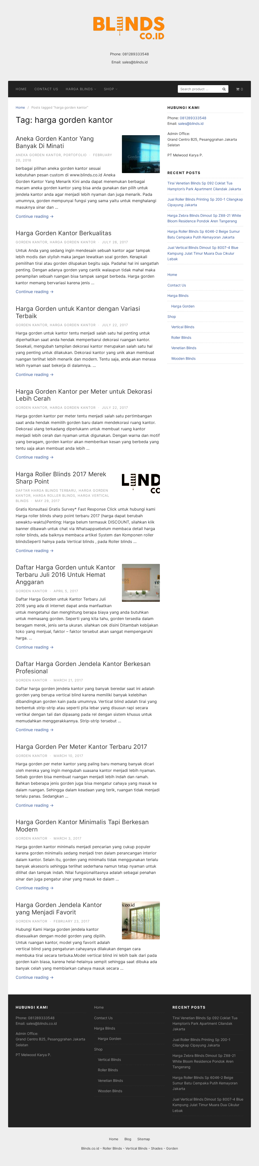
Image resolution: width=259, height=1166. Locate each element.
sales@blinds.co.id (41, 1023)
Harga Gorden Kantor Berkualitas (64, 233)
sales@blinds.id (135, 62)
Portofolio (75, 155)
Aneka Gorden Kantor (38, 155)
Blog (127, 1139)
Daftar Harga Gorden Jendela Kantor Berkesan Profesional (83, 667)
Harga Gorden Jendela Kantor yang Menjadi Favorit (59, 908)
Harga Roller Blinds (54, 495)
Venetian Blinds (183, 348)
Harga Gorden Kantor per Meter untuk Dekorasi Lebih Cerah (84, 395)
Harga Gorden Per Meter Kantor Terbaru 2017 (81, 746)
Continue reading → (35, 216)
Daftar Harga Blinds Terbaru (46, 490)
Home (21, 89)
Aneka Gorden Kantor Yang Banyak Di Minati (55, 142)
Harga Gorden (183, 306)
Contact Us (46, 89)
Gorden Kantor (31, 242)
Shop (109, 89)
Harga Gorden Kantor (73, 242)
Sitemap (143, 1139)
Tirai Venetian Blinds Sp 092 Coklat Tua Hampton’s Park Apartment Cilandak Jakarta (205, 1023)
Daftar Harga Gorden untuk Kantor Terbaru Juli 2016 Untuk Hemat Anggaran (65, 575)
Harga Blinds (79, 89)
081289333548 (135, 54)
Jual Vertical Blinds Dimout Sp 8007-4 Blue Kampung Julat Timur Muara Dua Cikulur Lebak (202, 253)
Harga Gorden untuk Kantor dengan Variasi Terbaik (78, 312)
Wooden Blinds (183, 358)
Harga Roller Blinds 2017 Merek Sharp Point (61, 477)
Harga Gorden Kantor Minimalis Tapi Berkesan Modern (82, 825)
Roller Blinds (181, 337)
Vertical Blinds (182, 327)
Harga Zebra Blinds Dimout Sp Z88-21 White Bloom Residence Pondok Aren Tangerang (204, 1061)
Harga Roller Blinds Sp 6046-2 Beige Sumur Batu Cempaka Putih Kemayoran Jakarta (205, 1083)
